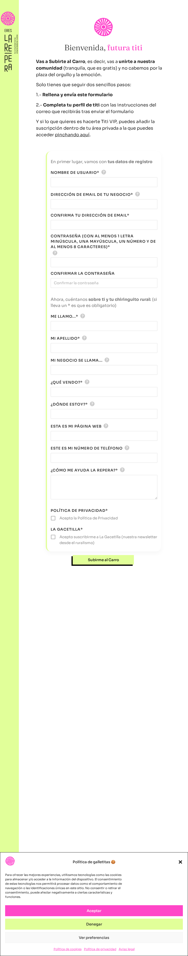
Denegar (94, 924)
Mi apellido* (65, 338)
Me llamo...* (64, 316)
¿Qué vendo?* (67, 382)
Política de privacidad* (79, 510)
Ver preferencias (94, 937)
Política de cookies (68, 949)
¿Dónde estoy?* (69, 404)
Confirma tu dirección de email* (90, 215)
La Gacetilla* (67, 529)
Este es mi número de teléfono (87, 448)
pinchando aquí (72, 134)
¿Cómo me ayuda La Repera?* (84, 470)
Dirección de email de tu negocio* (92, 194)
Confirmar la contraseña (83, 273)
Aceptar (94, 910)
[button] (180, 862)
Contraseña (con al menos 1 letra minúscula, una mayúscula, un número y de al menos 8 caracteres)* (103, 241)
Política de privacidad (100, 949)
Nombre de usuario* (75, 172)
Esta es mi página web (76, 426)
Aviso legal (127, 949)
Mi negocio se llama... (77, 360)
